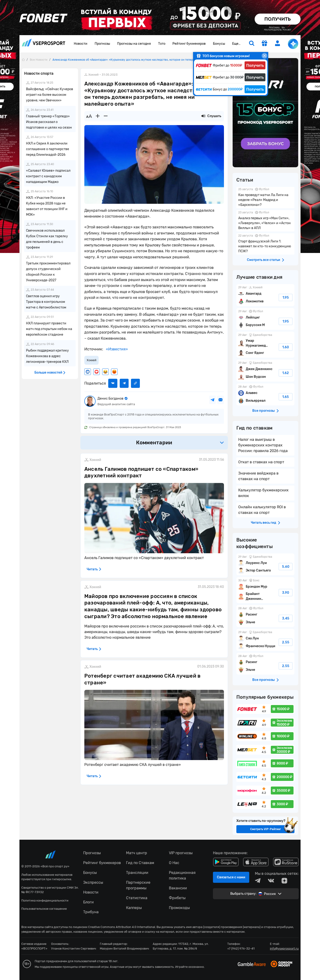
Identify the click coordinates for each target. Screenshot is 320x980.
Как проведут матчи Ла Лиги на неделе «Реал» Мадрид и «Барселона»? (265, 197)
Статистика (136, 898)
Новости (80, 44)
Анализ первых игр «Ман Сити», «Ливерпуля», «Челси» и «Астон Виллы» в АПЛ (265, 220)
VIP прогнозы (181, 853)
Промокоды (179, 908)
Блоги (88, 902)
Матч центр (136, 853)
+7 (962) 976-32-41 (241, 948)
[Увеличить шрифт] (98, 116)
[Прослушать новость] (203, 116)
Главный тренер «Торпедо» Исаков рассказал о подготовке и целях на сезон (49, 122)
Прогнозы (102, 44)
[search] (251, 43)
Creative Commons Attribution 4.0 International (121, 927)
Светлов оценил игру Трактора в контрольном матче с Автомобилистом (46, 301)
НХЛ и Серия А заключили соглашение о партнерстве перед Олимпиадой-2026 (47, 149)
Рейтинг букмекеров (189, 44)
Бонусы (219, 44)
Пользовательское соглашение (44, 908)
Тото (161, 44)
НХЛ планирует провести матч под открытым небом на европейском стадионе (49, 329)
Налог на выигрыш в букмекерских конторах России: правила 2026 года (263, 445)
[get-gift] (264, 43)
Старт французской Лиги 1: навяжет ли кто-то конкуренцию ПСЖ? (265, 244)
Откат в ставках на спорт (261, 462)
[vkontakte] (271, 880)
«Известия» (116, 349)
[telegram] (257, 880)
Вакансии (178, 888)
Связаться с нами (231, 877)
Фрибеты (177, 898)
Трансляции (137, 872)
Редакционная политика (182, 875)
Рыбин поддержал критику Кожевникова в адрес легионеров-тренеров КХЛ (47, 356)
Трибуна (91, 912)
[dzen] (284, 880)
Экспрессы (93, 882)
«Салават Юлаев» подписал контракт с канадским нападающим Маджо (48, 176)
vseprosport (43, 43)
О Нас (174, 863)
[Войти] (277, 43)
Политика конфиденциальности (44, 900)
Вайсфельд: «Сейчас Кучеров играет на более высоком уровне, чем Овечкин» (49, 94)
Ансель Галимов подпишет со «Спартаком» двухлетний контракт (141, 472)
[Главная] (23, 59)
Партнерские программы (138, 885)
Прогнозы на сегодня (134, 44)
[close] (264, 56)
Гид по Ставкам (140, 863)
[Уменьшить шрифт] (106, 116)
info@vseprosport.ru (284, 948)
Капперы (134, 908)
